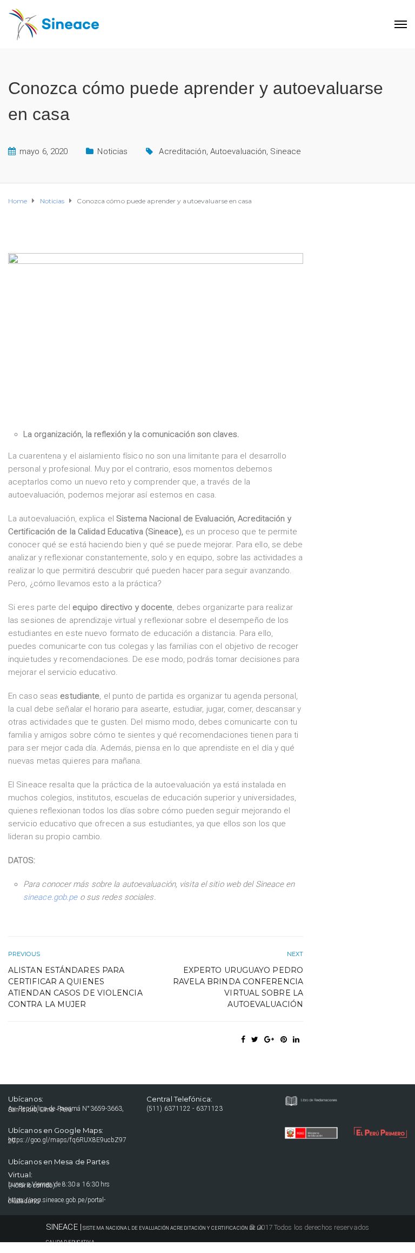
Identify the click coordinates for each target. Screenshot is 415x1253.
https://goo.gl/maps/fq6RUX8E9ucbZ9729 (67, 1140)
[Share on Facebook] (243, 1039)
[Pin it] (283, 1039)
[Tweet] (254, 1039)
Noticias (112, 151)
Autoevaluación (238, 151)
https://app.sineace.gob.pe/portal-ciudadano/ (56, 1200)
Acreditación (182, 151)
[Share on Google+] (269, 1039)
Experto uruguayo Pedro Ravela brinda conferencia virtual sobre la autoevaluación (238, 987)
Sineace (285, 151)
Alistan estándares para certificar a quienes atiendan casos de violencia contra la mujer (75, 987)
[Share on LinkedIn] (296, 1039)
